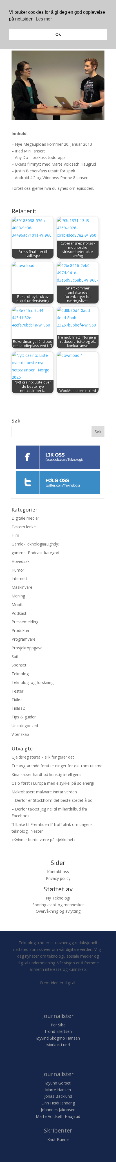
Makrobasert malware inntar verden (44, 792)
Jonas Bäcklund (58, 1096)
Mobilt (17, 604)
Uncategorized (25, 725)
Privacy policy (58, 878)
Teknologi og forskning (32, 682)
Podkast (19, 613)
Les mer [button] (44, 19)
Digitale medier (25, 518)
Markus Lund (58, 1044)
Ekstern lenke (24, 526)
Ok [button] (58, 34)
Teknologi (21, 673)
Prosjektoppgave (27, 647)
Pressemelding (25, 621)
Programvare (23, 639)
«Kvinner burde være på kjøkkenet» (43, 839)
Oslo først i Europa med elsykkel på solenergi (53, 783)
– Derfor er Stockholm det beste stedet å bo (52, 800)
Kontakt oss (58, 871)
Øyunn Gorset (58, 1083)
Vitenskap (20, 734)
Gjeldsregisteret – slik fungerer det (43, 757)
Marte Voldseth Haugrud (58, 1116)
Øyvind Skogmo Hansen (58, 1038)
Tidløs (17, 699)
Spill (15, 656)
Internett (19, 578)
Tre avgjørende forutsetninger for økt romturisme (57, 765)
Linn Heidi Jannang (58, 1103)
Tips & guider (24, 717)
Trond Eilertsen (58, 1031)
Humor (18, 570)
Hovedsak (21, 561)
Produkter (21, 630)
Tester (17, 691)
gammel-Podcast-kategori (35, 552)
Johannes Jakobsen (58, 1109)
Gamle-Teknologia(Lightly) (35, 544)
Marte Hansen (58, 1089)
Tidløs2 (18, 708)
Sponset (19, 665)
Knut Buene (58, 1139)
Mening (18, 596)
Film (15, 535)
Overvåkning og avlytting (58, 911)
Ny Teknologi (58, 898)
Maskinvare (22, 587)
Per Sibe (58, 1025)
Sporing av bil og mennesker (58, 904)
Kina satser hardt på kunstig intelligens (46, 774)
